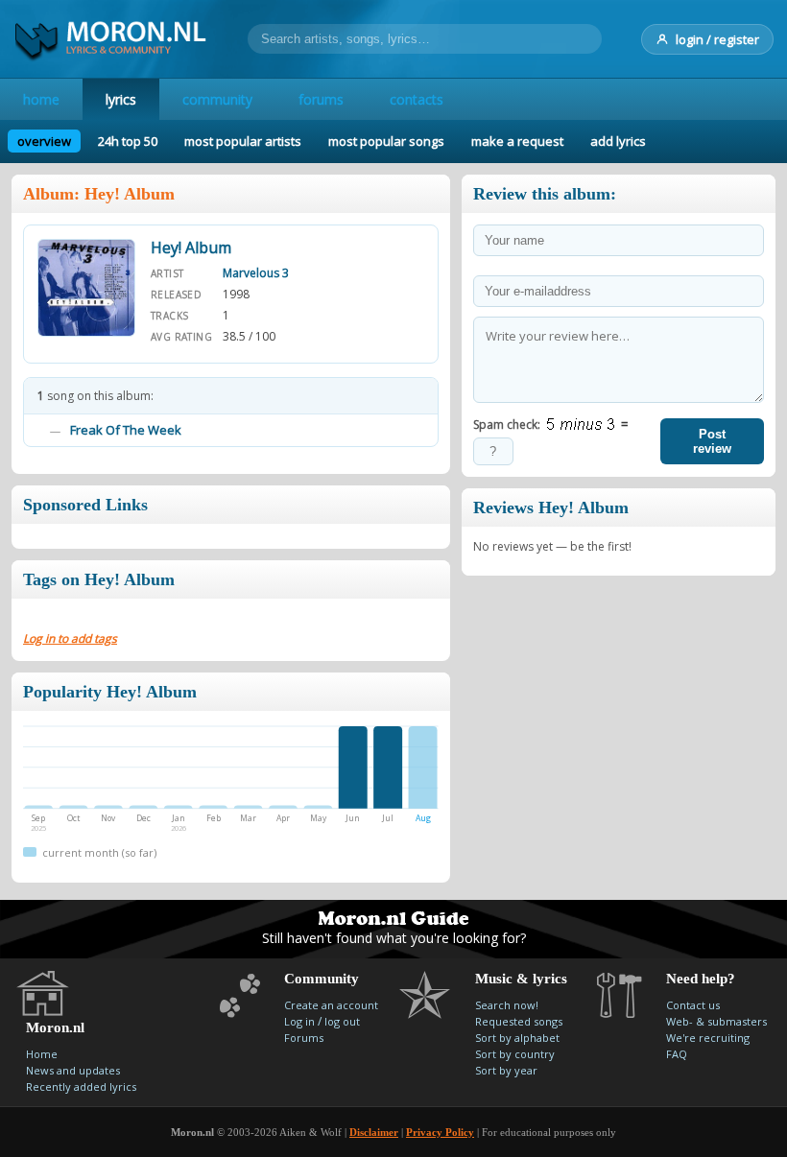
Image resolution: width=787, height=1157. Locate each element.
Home (42, 1054)
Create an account (331, 1005)
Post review (712, 441)
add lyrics (618, 141)
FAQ (676, 1054)
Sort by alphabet (517, 1037)
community (217, 99)
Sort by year (506, 1070)
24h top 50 (127, 141)
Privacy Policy (440, 1132)
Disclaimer (373, 1132)
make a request (517, 141)
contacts (416, 99)
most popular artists (242, 141)
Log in (299, 1021)
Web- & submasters (716, 1021)
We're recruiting (708, 1037)
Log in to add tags (70, 638)
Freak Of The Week (125, 429)
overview (44, 141)
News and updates (73, 1070)
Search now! (506, 1005)
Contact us (693, 1005)
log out (342, 1021)
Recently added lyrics (81, 1086)
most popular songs (386, 141)
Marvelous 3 (256, 273)
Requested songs (518, 1021)
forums (321, 99)
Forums (303, 1037)
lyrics (121, 99)
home (41, 99)
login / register (717, 39)
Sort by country (515, 1054)
